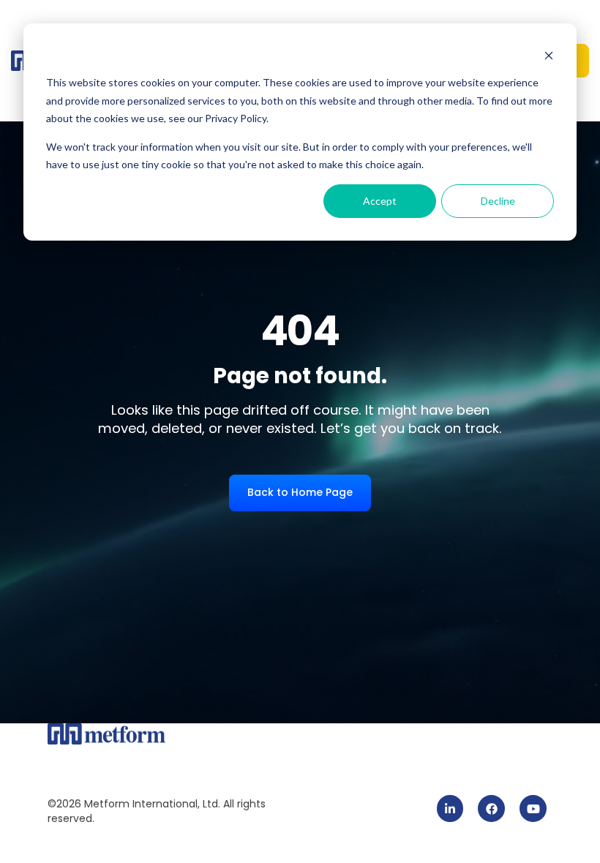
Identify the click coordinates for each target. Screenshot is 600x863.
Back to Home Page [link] (300, 492)
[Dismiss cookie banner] (549, 55)
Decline (498, 201)
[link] (450, 808)
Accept (380, 201)
